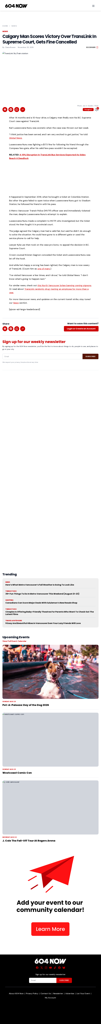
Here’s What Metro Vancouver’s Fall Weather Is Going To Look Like (39, 584)
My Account (50, 997)
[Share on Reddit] (10, 109)
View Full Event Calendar (14, 641)
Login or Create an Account (81, 328)
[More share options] (22, 109)
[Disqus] (50, 465)
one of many (43, 268)
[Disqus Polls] (50, 404)
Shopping (9, 600)
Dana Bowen (10, 47)
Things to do (10, 591)
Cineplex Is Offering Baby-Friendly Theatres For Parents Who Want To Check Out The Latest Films (49, 613)
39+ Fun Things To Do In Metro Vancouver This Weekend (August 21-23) (42, 593)
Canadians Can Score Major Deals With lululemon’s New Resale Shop (41, 602)
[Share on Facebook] (4, 109)
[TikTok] (55, 967)
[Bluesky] (64, 967)
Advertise (69, 993)
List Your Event (83, 993)
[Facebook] (37, 967)
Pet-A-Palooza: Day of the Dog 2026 (25, 705)
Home (5, 26)
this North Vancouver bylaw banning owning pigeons (64, 285)
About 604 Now (16, 993)
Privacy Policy (32, 993)
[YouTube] (50, 967)
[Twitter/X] (41, 967)
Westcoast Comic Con (17, 772)
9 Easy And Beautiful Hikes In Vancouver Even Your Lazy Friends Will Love (43, 623)
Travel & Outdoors (13, 621)
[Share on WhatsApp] (16, 109)
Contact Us (46, 993)
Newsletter (58, 993)
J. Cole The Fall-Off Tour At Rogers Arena (28, 840)
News (14, 26)
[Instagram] (46, 967)
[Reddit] (59, 967)
